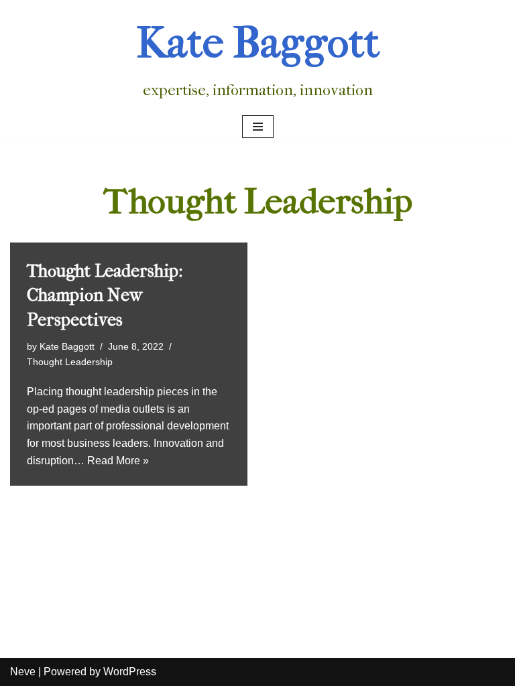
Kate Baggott (67, 346)
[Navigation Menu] (258, 126)
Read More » (118, 460)
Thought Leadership (70, 361)
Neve (23, 671)
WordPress (129, 671)
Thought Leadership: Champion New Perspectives (105, 295)
